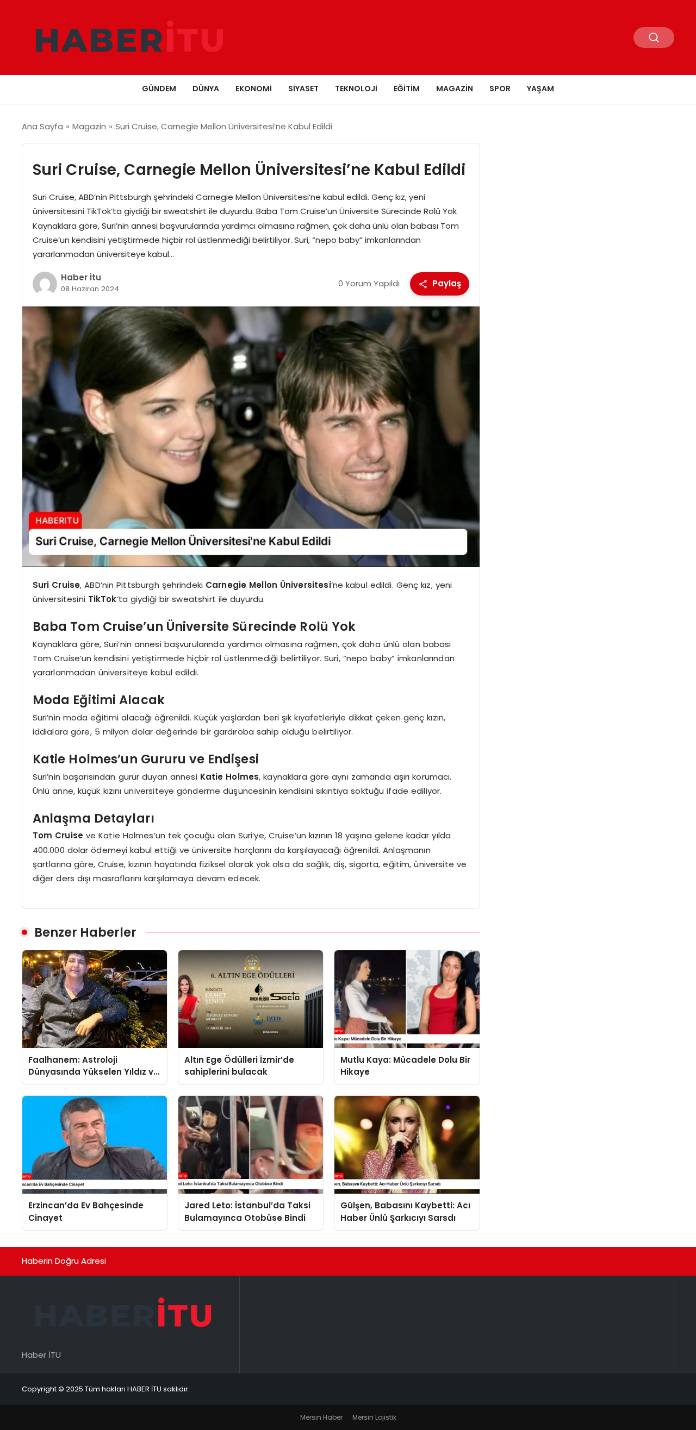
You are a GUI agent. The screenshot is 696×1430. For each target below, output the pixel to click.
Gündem (159, 88)
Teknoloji (356, 88)
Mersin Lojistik (374, 1417)
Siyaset (303, 88)
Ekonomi (253, 88)
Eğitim (407, 88)
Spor (500, 88)
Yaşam (540, 88)
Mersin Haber (321, 1417)
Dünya (205, 88)
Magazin (454, 88)
